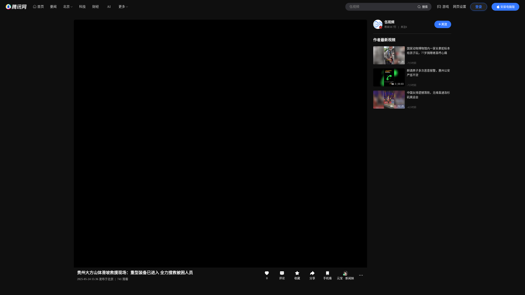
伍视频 (389, 22)
